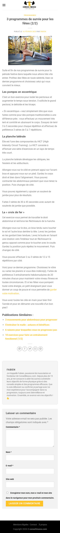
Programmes (30, 15)
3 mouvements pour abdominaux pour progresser (31, 319)
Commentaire (13, 427)
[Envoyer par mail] (35, 348)
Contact (33, 524)
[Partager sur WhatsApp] (19, 348)
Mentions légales (20, 524)
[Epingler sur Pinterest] (40, 348)
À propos (43, 524)
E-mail (9, 465)
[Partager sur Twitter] (30, 348)
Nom (9, 452)
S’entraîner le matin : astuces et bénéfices (27, 324)
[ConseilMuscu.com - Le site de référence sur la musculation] (30, 5)
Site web (10, 479)
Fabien (43, 32)
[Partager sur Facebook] (24, 348)
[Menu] (4, 5)
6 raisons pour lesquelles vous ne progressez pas (31, 330)
